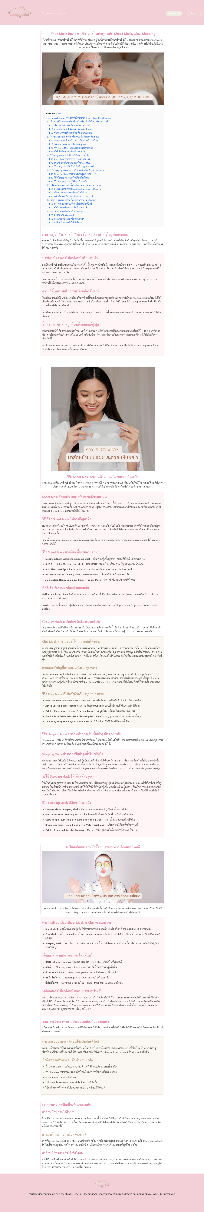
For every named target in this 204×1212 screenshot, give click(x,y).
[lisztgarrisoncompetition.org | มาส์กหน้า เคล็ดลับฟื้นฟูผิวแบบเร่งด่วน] (19, 12)
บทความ (62, 13)
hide (59, 113)
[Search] (43, 13)
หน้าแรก (51, 13)
